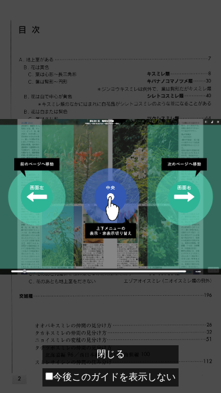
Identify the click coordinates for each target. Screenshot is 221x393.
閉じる (111, 354)
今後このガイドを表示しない (114, 377)
